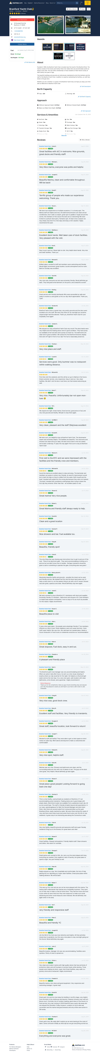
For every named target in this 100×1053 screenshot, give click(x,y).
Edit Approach (87, 111)
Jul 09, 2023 (85, 621)
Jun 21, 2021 (85, 836)
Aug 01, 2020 (85, 917)
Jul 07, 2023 (85, 641)
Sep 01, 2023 (85, 529)
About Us (52, 3)
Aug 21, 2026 (85, 146)
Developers (12, 1050)
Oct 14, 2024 (85, 356)
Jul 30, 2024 (85, 453)
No (53, 156)
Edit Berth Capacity (85, 96)
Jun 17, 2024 (85, 490)
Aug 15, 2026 (85, 174)
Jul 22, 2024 (85, 468)
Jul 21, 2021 (85, 762)
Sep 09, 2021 (85, 734)
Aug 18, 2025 (85, 230)
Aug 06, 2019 (85, 1030)
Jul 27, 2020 (85, 946)
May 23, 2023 (85, 667)
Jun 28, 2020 (85, 978)
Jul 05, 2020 (85, 960)
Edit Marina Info (30, 62)
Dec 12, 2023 (85, 516)
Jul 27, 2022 (85, 708)
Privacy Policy (87, 1049)
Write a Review (73, 9)
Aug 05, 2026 (85, 190)
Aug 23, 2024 (85, 406)
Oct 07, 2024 (85, 372)
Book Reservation (22, 19)
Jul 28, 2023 (85, 590)
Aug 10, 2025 (85, 275)
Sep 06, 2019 (85, 992)
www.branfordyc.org (19, 37)
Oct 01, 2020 (85, 850)
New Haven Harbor (19, 40)
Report (87, 156)
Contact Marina (22, 44)
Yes (50, 156)
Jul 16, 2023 (85, 608)
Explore (30, 3)
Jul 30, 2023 (85, 572)
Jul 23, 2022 (85, 721)
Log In (81, 3)
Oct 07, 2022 (85, 695)
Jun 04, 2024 (85, 503)
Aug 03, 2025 (85, 289)
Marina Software (14, 1048)
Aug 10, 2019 (85, 1016)
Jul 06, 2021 (85, 794)
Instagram (62, 1046)
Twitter (48, 1046)
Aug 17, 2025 (85, 245)
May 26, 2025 (85, 344)
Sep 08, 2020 (85, 882)
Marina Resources (39, 3)
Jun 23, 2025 (85, 324)
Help (28, 1047)
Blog (47, 3)
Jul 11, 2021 (85, 778)
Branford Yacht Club (45, 146)
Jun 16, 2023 (85, 654)
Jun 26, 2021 (85, 822)
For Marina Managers (15, 1047)
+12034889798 (18, 31)
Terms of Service (76, 1049)
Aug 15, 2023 (85, 541)
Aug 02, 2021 (85, 750)
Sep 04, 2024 (85, 390)
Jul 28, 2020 (85, 930)
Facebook (55, 1046)
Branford (25, 11)
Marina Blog (50, 1049)
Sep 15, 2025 (85, 206)
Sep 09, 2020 (85, 866)
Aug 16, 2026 (85, 162)
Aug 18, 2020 (85, 905)
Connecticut (18, 11)
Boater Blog (58, 1049)
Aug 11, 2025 (85, 259)
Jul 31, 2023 (85, 554)
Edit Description (86, 86)
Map (25, 3)
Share (83, 9)
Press (28, 1050)
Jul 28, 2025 (85, 305)
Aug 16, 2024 (85, 420)
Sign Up (87, 2)
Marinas (11, 11)
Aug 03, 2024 (85, 433)
